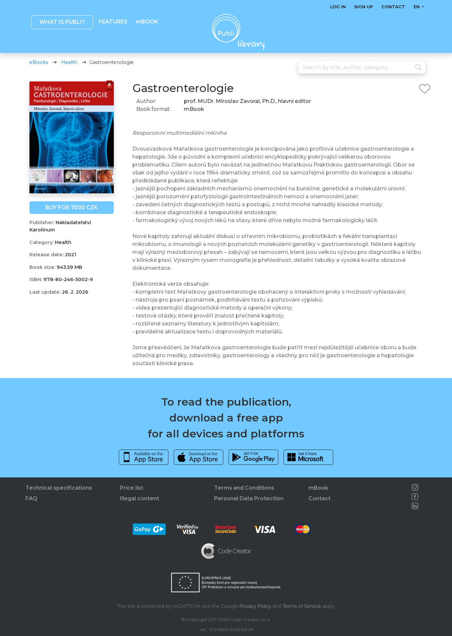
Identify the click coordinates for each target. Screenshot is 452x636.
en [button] (417, 6)
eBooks (38, 62)
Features (113, 22)
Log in (338, 6)
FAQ (31, 498)
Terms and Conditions (244, 488)
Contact (393, 6)
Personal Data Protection (249, 498)
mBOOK (147, 22)
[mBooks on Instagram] (415, 487)
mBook (318, 488)
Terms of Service (302, 606)
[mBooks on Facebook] (415, 496)
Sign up (363, 6)
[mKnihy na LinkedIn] (415, 506)
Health (69, 62)
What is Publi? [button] (61, 22)
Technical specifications (58, 488)
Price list (131, 488)
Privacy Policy (255, 606)
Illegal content (139, 498)
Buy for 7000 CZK (71, 207)
